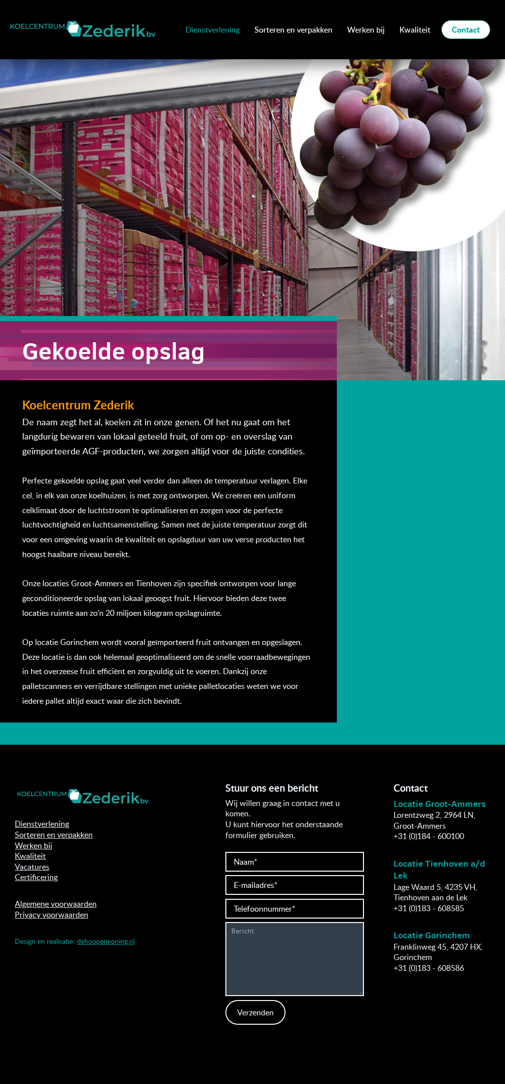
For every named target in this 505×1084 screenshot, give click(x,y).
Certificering (36, 877)
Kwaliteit (415, 29)
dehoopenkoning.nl (106, 941)
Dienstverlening (212, 29)
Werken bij (366, 29)
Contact (466, 29)
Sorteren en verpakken (293, 29)
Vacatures (32, 866)
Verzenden (255, 1012)
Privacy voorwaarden (51, 914)
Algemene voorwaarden (56, 903)
